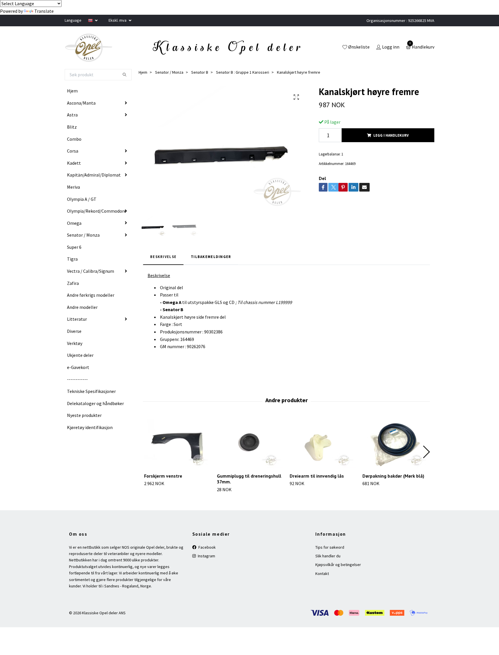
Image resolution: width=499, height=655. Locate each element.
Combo (74, 139)
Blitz (72, 127)
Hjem (72, 91)
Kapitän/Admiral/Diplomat (94, 175)
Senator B (199, 72)
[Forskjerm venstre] (177, 443)
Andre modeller (82, 307)
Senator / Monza (83, 235)
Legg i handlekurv (391, 135)
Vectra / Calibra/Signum (90, 271)
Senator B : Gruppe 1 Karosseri (242, 72)
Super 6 (74, 247)
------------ (77, 379)
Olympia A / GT (81, 199)
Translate (44, 11)
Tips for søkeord (329, 547)
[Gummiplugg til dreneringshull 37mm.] (250, 443)
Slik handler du (327, 555)
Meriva (73, 187)
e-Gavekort (78, 367)
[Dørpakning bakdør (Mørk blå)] (395, 443)
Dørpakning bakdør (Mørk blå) (393, 476)
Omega (74, 223)
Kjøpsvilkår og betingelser (338, 564)
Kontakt (322, 573)
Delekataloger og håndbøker (95, 403)
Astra (72, 115)
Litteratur (77, 319)
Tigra (72, 259)
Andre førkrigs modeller (90, 295)
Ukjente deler (80, 355)
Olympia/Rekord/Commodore (96, 211)
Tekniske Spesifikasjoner (91, 391)
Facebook (207, 547)
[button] (426, 452)
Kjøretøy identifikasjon (90, 427)
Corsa (72, 151)
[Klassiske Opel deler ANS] (89, 47)
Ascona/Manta (81, 103)
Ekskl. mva (118, 20)
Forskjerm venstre (163, 476)
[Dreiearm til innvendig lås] (323, 443)
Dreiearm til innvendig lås (317, 476)
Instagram (206, 555)
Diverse (74, 331)
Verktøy (74, 343)
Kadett (74, 163)
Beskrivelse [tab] (163, 256)
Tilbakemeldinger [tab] (211, 256)
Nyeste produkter (84, 415)
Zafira (73, 283)
